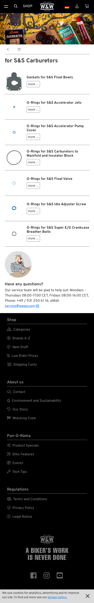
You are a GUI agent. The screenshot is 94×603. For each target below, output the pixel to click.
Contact (16, 392)
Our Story (17, 409)
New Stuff (17, 347)
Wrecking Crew (21, 418)
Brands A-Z (18, 338)
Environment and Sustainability (34, 401)
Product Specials (23, 445)
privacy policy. (57, 597)
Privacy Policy (20, 508)
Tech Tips (17, 472)
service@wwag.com (20, 306)
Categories (18, 330)
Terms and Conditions (27, 499)
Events (15, 463)
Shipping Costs (22, 365)
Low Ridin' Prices (22, 356)
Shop (27, 6)
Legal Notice (19, 517)
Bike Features (20, 454)
